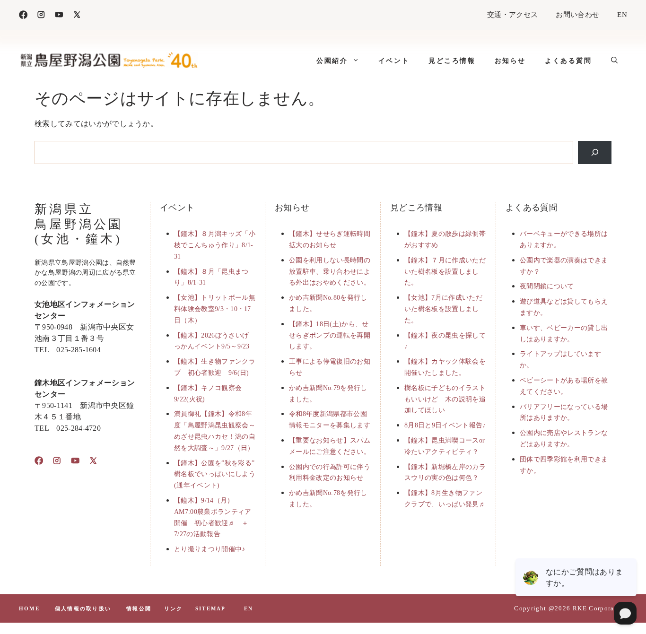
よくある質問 (568, 60)
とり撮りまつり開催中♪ (209, 549)
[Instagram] (41, 14)
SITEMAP (210, 608)
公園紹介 (332, 60)
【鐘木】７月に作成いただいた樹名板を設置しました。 (445, 272)
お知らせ (510, 60)
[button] (614, 60)
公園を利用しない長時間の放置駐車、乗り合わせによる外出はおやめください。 (329, 272)
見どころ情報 (452, 60)
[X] (77, 14)
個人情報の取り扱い (83, 608)
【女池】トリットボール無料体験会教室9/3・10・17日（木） (214, 309)
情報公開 (138, 608)
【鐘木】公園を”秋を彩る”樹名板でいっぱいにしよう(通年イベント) (214, 474)
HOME (29, 608)
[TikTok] (59, 14)
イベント (394, 60)
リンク (173, 608)
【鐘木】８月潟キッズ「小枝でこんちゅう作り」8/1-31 (214, 245)
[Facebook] (23, 14)
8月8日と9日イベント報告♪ (445, 425)
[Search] (594, 152)
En (248, 608)
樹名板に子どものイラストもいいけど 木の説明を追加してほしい (445, 399)
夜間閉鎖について (547, 286)
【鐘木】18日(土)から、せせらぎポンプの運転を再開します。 (329, 335)
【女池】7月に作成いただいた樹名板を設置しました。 (443, 309)
